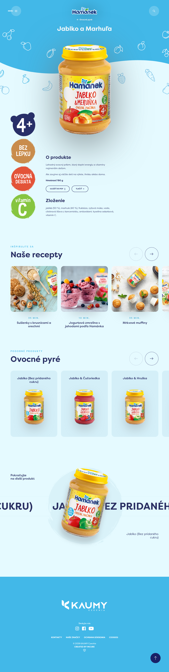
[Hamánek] (84, 11)
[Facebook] (84, 628)
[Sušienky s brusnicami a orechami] (34, 289)
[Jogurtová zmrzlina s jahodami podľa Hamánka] (84, 289)
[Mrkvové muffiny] (135, 289)
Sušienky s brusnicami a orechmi (34, 324)
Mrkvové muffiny (135, 323)
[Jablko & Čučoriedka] (84, 409)
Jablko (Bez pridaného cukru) (34, 380)
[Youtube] (91, 628)
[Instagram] (77, 628)
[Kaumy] (84, 605)
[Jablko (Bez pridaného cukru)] (34, 409)
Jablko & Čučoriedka (84, 378)
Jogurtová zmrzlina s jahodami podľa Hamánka (84, 324)
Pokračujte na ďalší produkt (23, 477)
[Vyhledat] (154, 11)
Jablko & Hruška (135, 378)
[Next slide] (151, 254)
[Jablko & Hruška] (135, 409)
